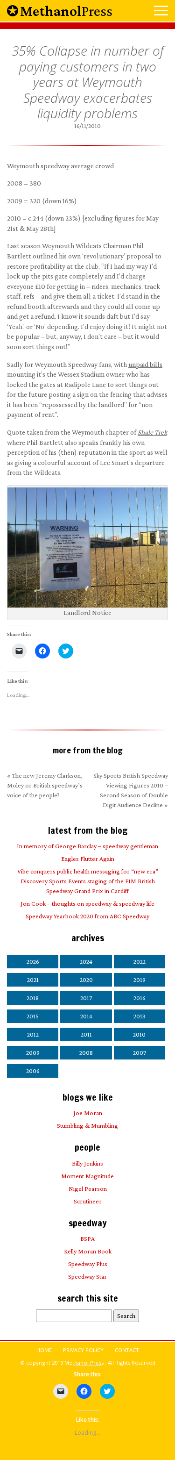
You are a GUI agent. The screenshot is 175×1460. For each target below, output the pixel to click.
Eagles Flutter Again (87, 858)
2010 (139, 1034)
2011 (86, 1034)
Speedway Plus (87, 1263)
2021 (33, 979)
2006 (33, 1070)
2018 (33, 998)
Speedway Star (87, 1276)
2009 (33, 1052)
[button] (161, 11)
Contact (127, 1350)
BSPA (87, 1238)
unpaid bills (145, 364)
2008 (86, 1052)
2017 (86, 998)
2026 (33, 961)
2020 (86, 979)
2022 (139, 961)
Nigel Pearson (88, 1188)
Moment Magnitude (87, 1176)
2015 (33, 1016)
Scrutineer (88, 1201)
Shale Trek (152, 432)
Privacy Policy (83, 1350)
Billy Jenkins (87, 1163)
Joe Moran (87, 1112)
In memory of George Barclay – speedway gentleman (87, 846)
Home (44, 1350)
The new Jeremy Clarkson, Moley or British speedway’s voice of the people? (45, 785)
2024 (86, 961)
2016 (139, 998)
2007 (139, 1052)
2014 (86, 1016)
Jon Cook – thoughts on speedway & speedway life (87, 903)
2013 (139, 1016)
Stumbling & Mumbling (87, 1125)
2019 (139, 979)
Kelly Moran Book (88, 1251)
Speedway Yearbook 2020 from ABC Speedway (87, 916)
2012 (33, 1034)
